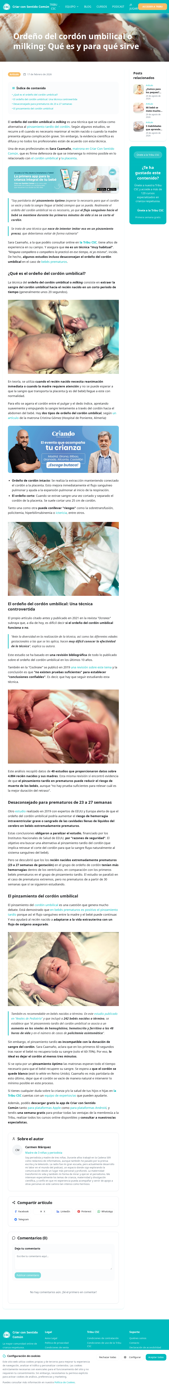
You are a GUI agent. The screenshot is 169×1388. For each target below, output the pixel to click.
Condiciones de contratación (103, 1338)
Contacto (134, 1342)
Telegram (23, 1219)
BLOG (87, 6)
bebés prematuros (54, 262)
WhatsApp (107, 1211)
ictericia (61, 513)
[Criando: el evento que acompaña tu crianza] (63, 449)
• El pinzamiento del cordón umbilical (32, 108)
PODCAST (118, 6)
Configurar (135, 1357)
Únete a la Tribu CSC (148, 154)
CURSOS (102, 6)
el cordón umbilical (44, 158)
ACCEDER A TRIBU (152, 6)
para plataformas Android (88, 1108)
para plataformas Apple (44, 1108)
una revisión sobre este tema (91, 667)
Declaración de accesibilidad (145, 1347)
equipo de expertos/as (60, 1095)
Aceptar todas (156, 1357)
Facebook (23, 1211)
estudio (20, 811)
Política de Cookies (64, 1382)
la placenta (69, 158)
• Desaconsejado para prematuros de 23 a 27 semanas (42, 103)
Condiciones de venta (57, 1347)
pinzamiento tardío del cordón (48, 127)
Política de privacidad (57, 1342)
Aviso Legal (51, 1338)
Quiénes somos (137, 1338)
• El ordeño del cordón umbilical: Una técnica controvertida (44, 99)
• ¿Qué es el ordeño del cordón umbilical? (35, 94)
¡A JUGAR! (134, 6)
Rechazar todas (107, 1357)
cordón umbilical (46, 905)
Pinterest (86, 1211)
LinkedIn (65, 1211)
